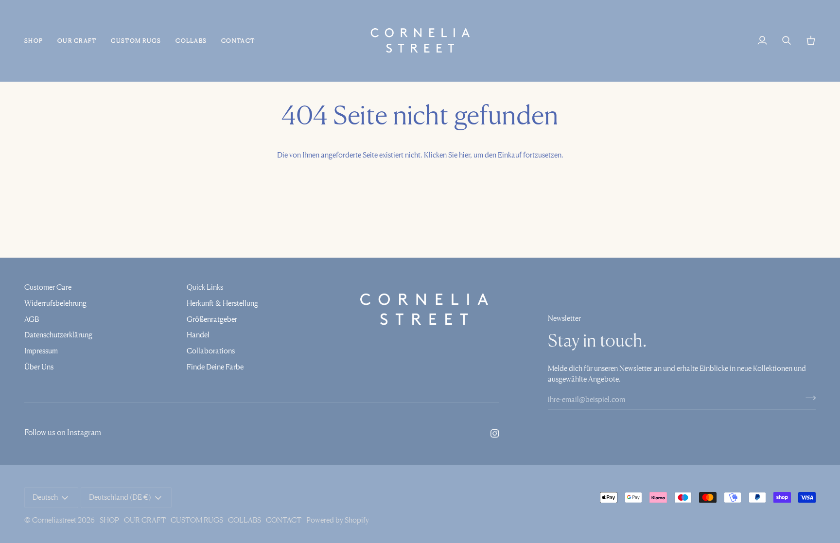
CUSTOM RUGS (197, 520)
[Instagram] (494, 433)
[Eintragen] (808, 398)
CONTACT (283, 520)
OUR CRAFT (145, 520)
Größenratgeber (212, 319)
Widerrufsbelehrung (55, 302)
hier (464, 154)
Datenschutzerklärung (58, 334)
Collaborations (211, 350)
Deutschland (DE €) (120, 497)
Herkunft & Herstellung (222, 302)
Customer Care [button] (47, 287)
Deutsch (45, 497)
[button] (37, 40)
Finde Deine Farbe (215, 366)
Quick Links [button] (205, 287)
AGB (31, 319)
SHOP (109, 520)
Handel (198, 334)
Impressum (41, 350)
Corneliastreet (54, 520)
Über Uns (38, 366)
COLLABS (244, 520)
